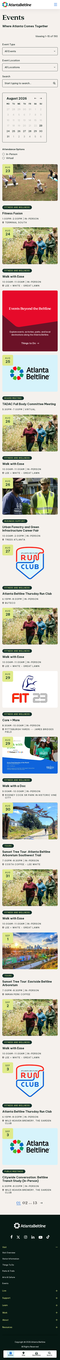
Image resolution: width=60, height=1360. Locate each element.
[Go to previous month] (35, 98)
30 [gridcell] (24, 109)
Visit (4, 1247)
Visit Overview (8, 1253)
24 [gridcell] (8, 131)
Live (4, 1290)
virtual (10, 158)
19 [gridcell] (19, 125)
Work (4, 1312)
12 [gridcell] (19, 120)
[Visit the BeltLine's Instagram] (25, 1237)
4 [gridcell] (13, 114)
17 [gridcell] (8, 125)
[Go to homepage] (17, 4)
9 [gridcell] (41, 114)
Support (6, 1298)
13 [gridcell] (24, 120)
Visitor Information (10, 1259)
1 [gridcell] (35, 109)
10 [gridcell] (8, 120)
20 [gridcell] (24, 125)
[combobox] (30, 51)
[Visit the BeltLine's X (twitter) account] (18, 1237)
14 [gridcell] (30, 120)
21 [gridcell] (30, 125)
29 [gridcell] (19, 109)
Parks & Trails (8, 1271)
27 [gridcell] (8, 109)
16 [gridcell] (41, 120)
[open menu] (55, 4)
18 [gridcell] (13, 125)
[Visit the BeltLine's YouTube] (40, 1237)
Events (5, 1283)
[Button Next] (41, 1203)
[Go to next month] (40, 98)
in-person (11, 154)
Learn (5, 1305)
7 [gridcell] (30, 114)
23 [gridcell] (40, 125)
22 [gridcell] (35, 125)
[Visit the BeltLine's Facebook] (11, 1237)
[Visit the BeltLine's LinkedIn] (33, 1237)
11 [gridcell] (13, 120)
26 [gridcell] (19, 131)
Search (6, 76)
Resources (7, 1327)
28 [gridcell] (13, 109)
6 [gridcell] (24, 114)
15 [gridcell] (35, 120)
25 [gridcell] (13, 131)
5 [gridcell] (19, 114)
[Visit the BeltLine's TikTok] (48, 1237)
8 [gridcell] (35, 114)
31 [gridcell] (30, 109)
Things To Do (8, 1265)
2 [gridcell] (41, 109)
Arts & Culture (8, 1277)
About (5, 1320)
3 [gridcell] (8, 114)
